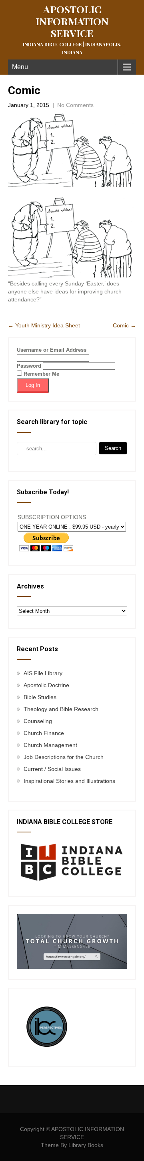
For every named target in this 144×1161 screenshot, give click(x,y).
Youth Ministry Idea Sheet (44, 325)
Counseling (38, 721)
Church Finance (44, 733)
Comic (124, 325)
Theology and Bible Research (61, 709)
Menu (20, 66)
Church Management (50, 745)
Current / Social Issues (52, 769)
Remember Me (40, 374)
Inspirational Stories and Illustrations (69, 781)
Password (29, 366)
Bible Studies (40, 697)
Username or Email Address (51, 350)
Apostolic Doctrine (46, 685)
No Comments (75, 105)
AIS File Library (43, 673)
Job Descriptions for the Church (64, 757)
